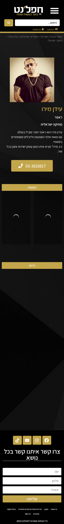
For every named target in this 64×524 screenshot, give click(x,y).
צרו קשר (28, 514)
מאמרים (36, 514)
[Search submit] (8, 22)
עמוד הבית (56, 36)
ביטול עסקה (11, 509)
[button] (54, 10)
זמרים (44, 36)
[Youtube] (27, 440)
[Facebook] (46, 440)
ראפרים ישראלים (29, 36)
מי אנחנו (54, 509)
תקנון (46, 509)
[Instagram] (37, 440)
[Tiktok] (17, 440)
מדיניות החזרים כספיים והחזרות (30, 509)
